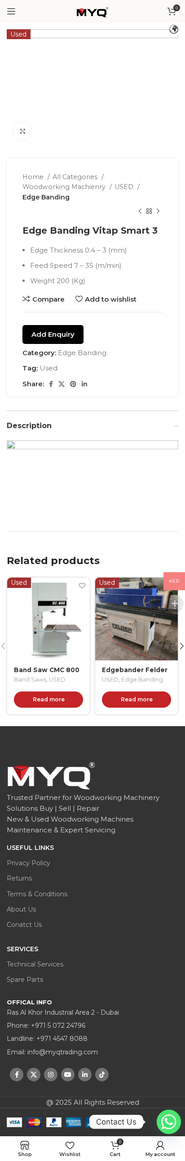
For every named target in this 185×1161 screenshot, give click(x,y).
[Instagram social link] (50, 1074)
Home (33, 177)
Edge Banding (46, 197)
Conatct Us (24, 925)
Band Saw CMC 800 (46, 669)
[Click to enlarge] (22, 131)
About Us (21, 909)
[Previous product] (140, 211)
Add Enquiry (53, 334)
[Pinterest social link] (73, 384)
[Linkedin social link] (84, 384)
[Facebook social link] (51, 384)
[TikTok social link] (102, 1074)
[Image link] (51, 775)
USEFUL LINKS (30, 848)
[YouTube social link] (68, 1074)
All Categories (76, 177)
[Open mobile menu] (11, 11)
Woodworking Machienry (64, 187)
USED (125, 187)
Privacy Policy (28, 863)
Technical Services (35, 964)
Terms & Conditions (37, 894)
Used (48, 368)
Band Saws (30, 679)
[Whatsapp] (160, 1122)
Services (22, 949)
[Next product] (158, 211)
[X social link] (61, 384)
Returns (19, 878)
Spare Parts (25, 980)
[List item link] (92, 1025)
